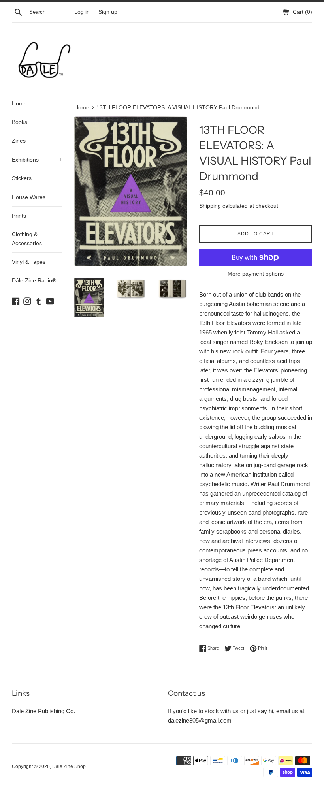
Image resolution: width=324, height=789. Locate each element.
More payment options (256, 274)
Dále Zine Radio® (34, 280)
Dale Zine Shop (69, 766)
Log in (82, 12)
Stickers (22, 178)
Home (19, 103)
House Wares (28, 197)
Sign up (107, 12)
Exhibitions (37, 159)
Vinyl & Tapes (28, 262)
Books (19, 122)
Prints (19, 215)
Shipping (210, 206)
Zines (19, 140)
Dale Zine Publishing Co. (43, 711)
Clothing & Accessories (27, 238)
